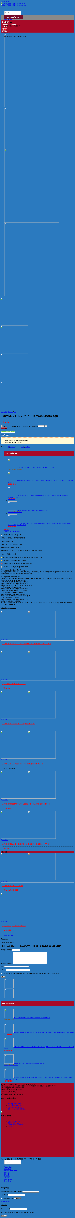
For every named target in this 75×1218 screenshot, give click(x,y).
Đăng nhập (18, 1198)
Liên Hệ (4, 28)
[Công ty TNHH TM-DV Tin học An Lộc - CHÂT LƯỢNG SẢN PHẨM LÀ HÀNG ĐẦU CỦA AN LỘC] (13, 4)
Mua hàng (4, 428)
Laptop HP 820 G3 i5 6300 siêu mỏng (14, 684)
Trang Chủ (5, 21)
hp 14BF (27, 447)
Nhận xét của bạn (7, 963)
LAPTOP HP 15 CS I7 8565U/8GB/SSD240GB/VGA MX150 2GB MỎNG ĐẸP (26, 804)
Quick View (4, 639)
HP (15, 412)
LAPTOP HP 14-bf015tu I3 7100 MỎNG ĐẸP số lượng (20, 426)
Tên (2, 966)
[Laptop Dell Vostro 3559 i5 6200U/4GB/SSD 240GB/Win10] (9, 988)
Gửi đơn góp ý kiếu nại (15, 1105)
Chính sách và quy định (15, 1107)
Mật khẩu (4, 1195)
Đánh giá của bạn (6, 950)
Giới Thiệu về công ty (14, 1121)
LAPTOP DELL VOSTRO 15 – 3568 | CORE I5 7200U (18, 724)
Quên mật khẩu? (6, 1202)
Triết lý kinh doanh (13, 1123)
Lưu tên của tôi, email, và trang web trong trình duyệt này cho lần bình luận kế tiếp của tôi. (31, 973)
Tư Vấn (4, 32)
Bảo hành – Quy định (9, 25)
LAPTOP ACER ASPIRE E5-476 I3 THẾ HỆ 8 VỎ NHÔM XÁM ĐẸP (22, 764)
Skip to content (5, 1)
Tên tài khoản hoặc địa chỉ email (11, 1191)
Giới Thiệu (5, 23)
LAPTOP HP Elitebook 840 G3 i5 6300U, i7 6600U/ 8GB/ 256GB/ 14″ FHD (25, 844)
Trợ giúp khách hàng (14, 1104)
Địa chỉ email (5, 1209)
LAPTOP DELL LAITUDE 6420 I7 (12, 886)
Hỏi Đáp (4, 30)
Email (3, 970)
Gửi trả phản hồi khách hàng (17, 1109)
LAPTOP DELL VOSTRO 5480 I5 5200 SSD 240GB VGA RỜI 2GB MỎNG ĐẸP (26, 644)
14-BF (22, 447)
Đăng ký (3, 1215)
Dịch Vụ (4, 26)
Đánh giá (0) (8, 935)
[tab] (39, 935)
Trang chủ (4, 412)
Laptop (10, 412)
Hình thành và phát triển (15, 1125)
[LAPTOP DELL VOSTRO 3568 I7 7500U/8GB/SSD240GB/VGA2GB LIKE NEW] (9, 997)
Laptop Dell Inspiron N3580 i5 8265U (14, 926)
